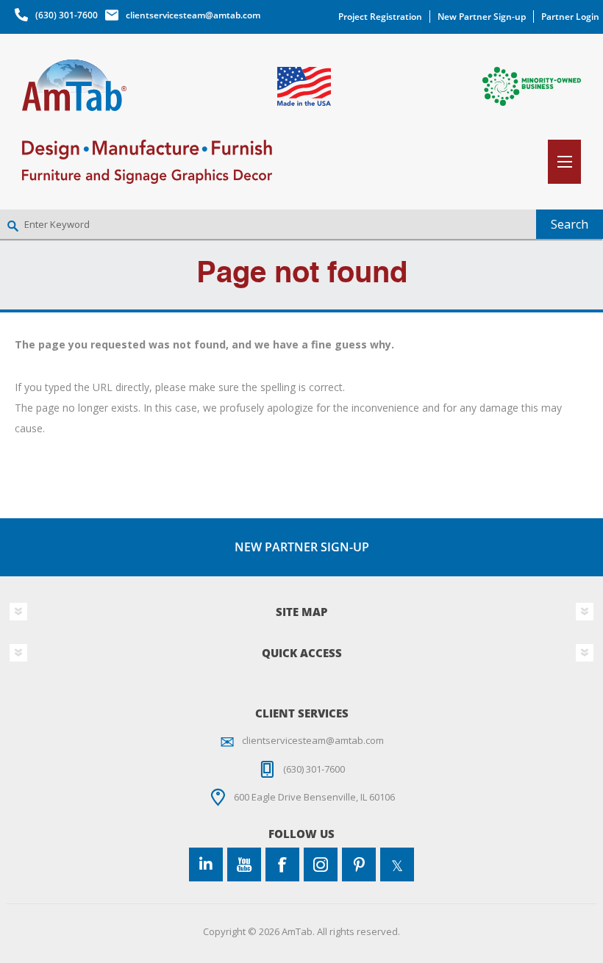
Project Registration (380, 16)
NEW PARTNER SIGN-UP (302, 547)
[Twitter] (397, 864)
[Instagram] (321, 864)
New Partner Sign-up (482, 16)
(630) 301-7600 (66, 15)
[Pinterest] (359, 864)
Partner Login (570, 16)
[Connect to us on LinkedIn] (206, 864)
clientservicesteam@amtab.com (193, 15)
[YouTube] (244, 864)
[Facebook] (282, 864)
